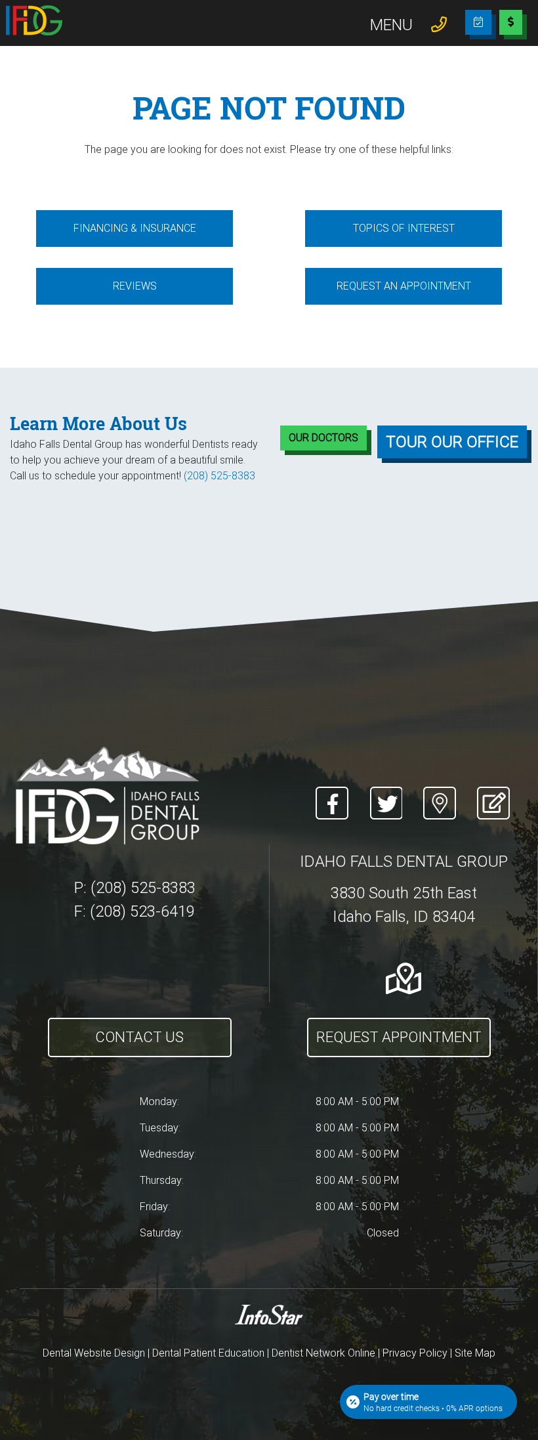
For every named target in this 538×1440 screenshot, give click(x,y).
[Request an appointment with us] (478, 22)
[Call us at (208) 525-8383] (439, 24)
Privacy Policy (415, 1353)
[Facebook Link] (332, 795)
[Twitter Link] (386, 795)
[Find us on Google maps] (403, 978)
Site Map (475, 1353)
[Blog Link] (489, 795)
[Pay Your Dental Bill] (510, 26)
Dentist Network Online (323, 1353)
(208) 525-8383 (219, 475)
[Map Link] (439, 795)
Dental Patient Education (208, 1353)
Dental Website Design (94, 1353)
